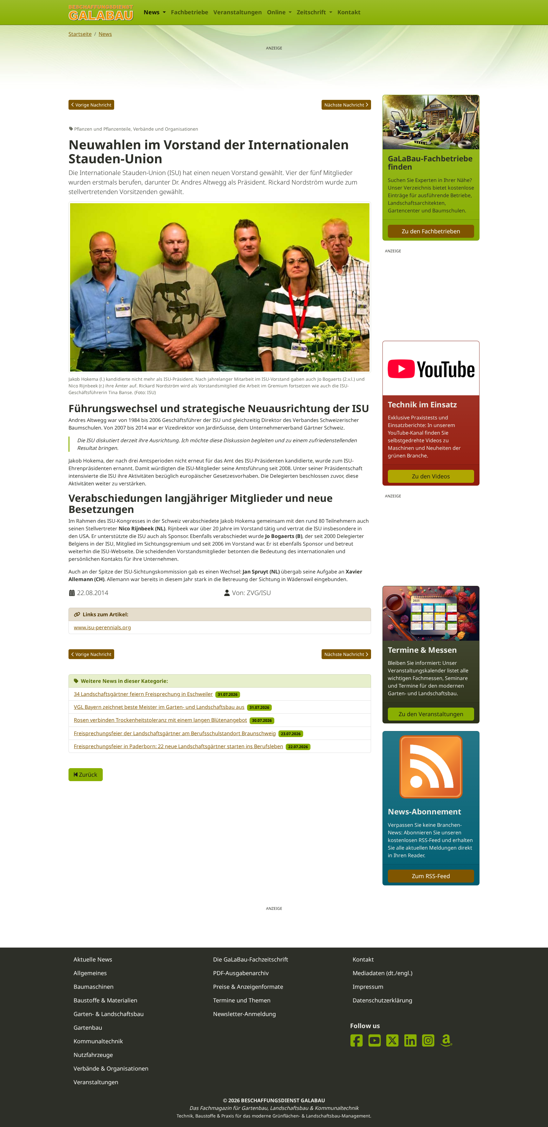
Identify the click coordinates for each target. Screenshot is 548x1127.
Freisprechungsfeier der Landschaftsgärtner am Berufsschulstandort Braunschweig (175, 733)
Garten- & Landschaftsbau (109, 1014)
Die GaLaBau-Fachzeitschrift (250, 959)
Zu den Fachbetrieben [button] (431, 231)
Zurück (87, 774)
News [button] (152, 12)
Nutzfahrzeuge (93, 1055)
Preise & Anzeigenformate (248, 986)
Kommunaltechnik (98, 1041)
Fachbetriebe (189, 12)
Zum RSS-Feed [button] (431, 876)
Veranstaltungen (237, 12)
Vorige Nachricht (93, 105)
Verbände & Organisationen (111, 1068)
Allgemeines (90, 973)
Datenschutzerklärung (382, 1000)
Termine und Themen (242, 1000)
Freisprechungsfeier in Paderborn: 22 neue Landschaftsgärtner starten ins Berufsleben (178, 746)
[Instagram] (428, 1040)
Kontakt (349, 12)
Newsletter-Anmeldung (244, 1014)
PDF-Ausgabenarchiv (241, 973)
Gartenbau (88, 1027)
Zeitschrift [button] (312, 12)
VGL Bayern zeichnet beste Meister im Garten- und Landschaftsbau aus (159, 706)
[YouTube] (375, 1040)
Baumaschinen (94, 986)
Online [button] (277, 12)
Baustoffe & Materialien (105, 1000)
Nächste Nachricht (344, 105)
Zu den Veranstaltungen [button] (431, 714)
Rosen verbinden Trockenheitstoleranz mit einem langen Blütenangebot (160, 719)
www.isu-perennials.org (102, 627)
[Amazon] (446, 1040)
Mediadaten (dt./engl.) (382, 973)
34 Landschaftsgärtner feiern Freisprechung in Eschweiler (143, 693)
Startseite (80, 33)
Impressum (368, 986)
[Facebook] (357, 1040)
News (105, 33)
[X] (392, 1040)
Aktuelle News (93, 959)
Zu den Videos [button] (431, 476)
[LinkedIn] (410, 1040)
